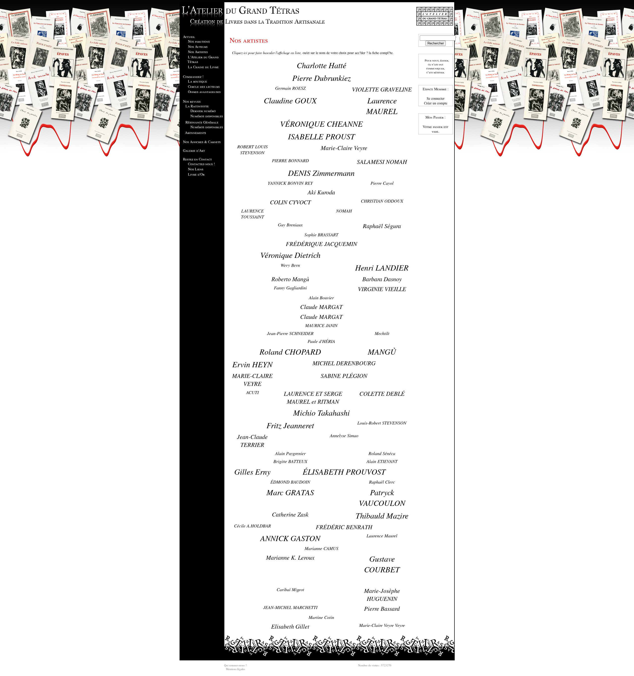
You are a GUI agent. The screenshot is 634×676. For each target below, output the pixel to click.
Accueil (189, 36)
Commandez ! (193, 76)
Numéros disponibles (206, 116)
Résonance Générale (201, 122)
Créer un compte (435, 103)
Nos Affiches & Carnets (202, 141)
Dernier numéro (203, 110)
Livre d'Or (196, 174)
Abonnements (195, 132)
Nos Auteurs (198, 46)
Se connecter (436, 98)
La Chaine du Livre (203, 66)
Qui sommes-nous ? (235, 665)
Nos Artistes (198, 51)
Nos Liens (195, 169)
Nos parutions (199, 41)
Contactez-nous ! (201, 163)
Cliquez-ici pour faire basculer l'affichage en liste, (267, 52)
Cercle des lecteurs (204, 86)
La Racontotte (197, 106)
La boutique (197, 81)
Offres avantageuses (204, 91)
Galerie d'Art (194, 150)
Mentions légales (235, 669)
